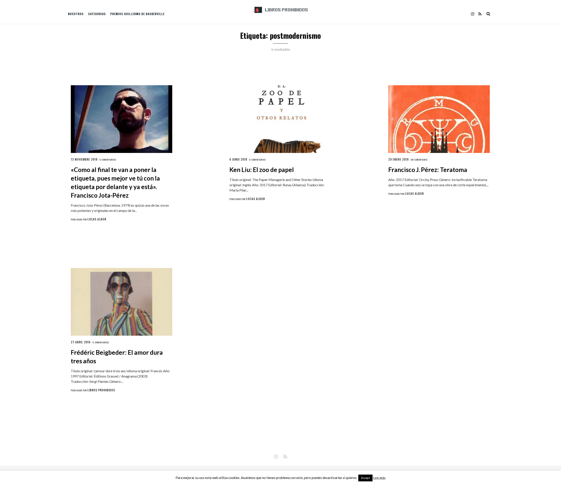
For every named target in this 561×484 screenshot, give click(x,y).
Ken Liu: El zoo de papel (261, 169)
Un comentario (419, 159)
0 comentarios (107, 159)
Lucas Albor (96, 219)
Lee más (379, 477)
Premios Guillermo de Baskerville (137, 14)
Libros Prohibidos (101, 390)
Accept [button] (365, 478)
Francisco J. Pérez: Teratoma (427, 169)
